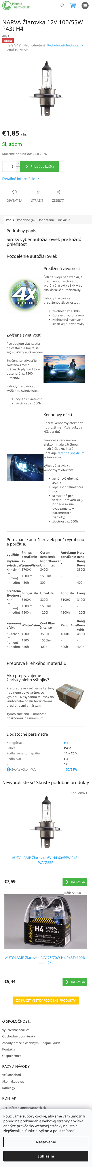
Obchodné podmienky (18, 1036)
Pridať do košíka (42, 166)
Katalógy (8, 1088)
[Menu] (85, 5)
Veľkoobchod (11, 1075)
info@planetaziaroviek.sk (27, 1108)
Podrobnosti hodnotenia (65, 45)
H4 (66, 742)
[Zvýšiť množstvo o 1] (18, 163)
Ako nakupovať (13, 1081)
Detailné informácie (18, 178)
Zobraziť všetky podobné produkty (46, 1000)
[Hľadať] (61, 5)
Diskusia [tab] (64, 220)
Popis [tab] (10, 220)
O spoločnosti (12, 1056)
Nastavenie (46, 1142)
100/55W (70, 769)
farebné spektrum (71, 453)
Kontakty (8, 1049)
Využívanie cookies (16, 1030)
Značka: (17, 50)
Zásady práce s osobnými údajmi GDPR (31, 1043)
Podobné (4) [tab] (25, 220)
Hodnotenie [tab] (46, 220)
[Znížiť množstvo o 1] (18, 169)
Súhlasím (46, 1156)
